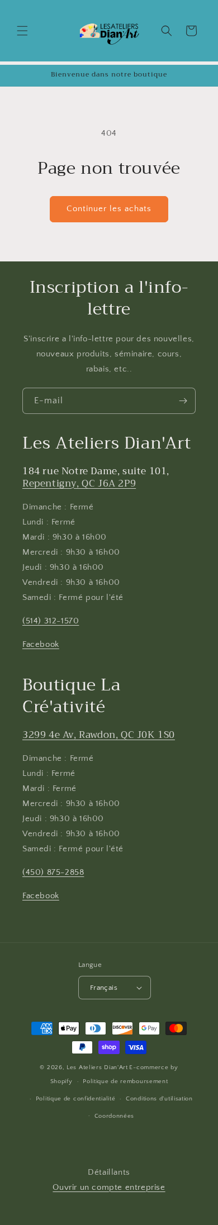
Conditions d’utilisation (159, 1098)
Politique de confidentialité (76, 1098)
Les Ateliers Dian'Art (97, 1067)
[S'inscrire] (182, 401)
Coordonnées (114, 1116)
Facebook (40, 644)
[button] (22, 30)
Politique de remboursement (125, 1081)
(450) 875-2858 (53, 872)
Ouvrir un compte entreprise (109, 1187)
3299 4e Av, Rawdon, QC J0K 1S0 (98, 735)
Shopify (61, 1081)
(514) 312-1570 (50, 621)
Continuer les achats (109, 208)
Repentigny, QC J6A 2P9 (79, 483)
